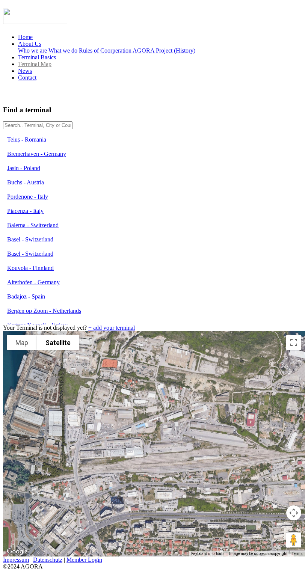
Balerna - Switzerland (33, 225)
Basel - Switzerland (30, 239)
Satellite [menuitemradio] (58, 343)
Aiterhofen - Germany (33, 282)
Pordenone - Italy (27, 196)
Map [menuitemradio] (21, 343)
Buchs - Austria (25, 182)
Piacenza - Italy (25, 211)
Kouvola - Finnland (30, 268)
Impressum (16, 559)
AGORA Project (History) (164, 50)
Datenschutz (47, 559)
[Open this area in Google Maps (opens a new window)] (17, 551)
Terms (297, 554)
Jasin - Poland (23, 168)
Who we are (32, 50)
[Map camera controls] (293, 512)
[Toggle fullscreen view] (293, 342)
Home (25, 37)
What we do (62, 50)
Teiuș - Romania (26, 139)
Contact (27, 77)
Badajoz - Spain (26, 296)
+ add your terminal (111, 327)
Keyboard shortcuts (208, 554)
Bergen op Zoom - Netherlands (44, 311)
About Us (29, 44)
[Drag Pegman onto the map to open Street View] (293, 539)
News (25, 71)
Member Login (84, 559)
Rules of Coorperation (105, 50)
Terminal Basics (37, 57)
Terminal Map (34, 64)
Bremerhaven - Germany (36, 154)
